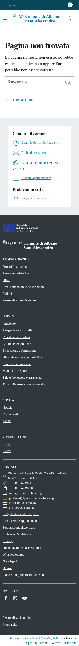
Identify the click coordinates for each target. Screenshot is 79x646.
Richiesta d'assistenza (17, 534)
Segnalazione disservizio (19, 527)
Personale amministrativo (19, 300)
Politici (7, 293)
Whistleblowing (13, 554)
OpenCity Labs (35, 643)
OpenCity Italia (50, 638)
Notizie (7, 407)
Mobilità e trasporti (15, 371)
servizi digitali (31, 638)
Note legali (10, 561)
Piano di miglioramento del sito (23, 575)
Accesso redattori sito (63, 643)
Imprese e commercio (17, 364)
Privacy (8, 541)
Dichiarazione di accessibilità (22, 548)
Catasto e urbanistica (16, 337)
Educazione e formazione (19, 350)
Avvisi (7, 421)
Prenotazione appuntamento (21, 521)
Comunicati (10, 414)
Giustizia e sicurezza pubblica (22, 357)
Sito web (14, 638)
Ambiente (9, 323)
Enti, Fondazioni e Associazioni (24, 287)
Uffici (6, 280)
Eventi (7, 451)
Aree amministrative (16, 273)
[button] (11, 5)
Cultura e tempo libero (17, 344)
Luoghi (7, 444)
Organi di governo (15, 266)
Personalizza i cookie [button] (17, 617)
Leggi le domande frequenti (21, 514)
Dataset (7, 568)
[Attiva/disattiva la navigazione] (4, 18)
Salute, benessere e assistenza (22, 377)
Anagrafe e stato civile (17, 330)
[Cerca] (68, 82)
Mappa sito (10, 624)
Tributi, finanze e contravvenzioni (25, 384)
